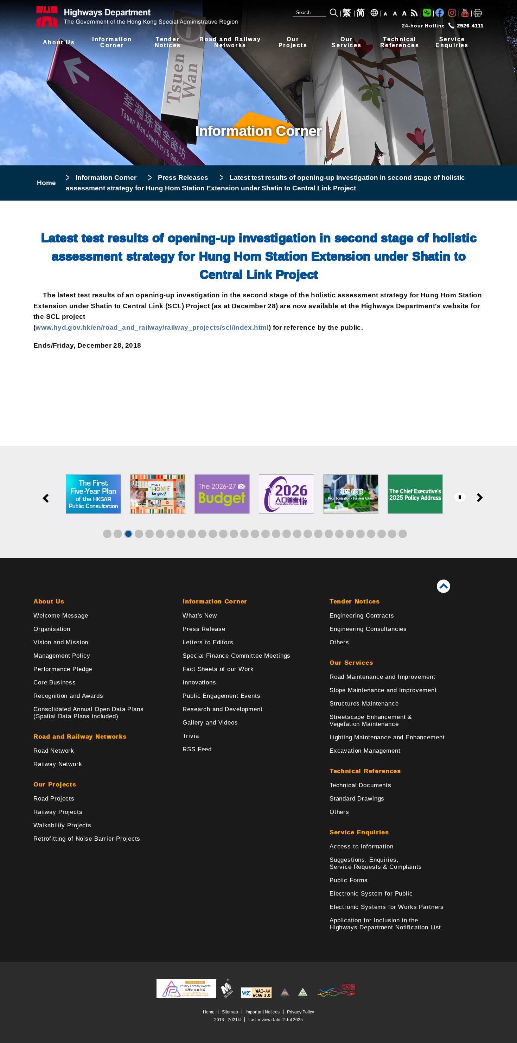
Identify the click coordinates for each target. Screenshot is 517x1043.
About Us (59, 42)
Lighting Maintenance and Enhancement (387, 737)
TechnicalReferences (399, 42)
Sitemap (230, 1012)
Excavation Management (365, 750)
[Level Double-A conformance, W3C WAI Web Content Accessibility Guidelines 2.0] (256, 996)
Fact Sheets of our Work (218, 669)
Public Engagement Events (221, 696)
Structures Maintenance (364, 703)
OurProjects (293, 42)
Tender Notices (355, 601)
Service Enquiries (359, 832)
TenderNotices (168, 42)
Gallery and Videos (210, 722)
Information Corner (106, 177)
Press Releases (183, 177)
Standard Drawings (357, 798)
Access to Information (362, 846)
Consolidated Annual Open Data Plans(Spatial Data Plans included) (88, 713)
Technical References (365, 771)
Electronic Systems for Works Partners (387, 907)
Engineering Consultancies (368, 629)
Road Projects (54, 798)
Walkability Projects (62, 825)
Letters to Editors (208, 642)
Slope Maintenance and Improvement (383, 690)
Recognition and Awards (68, 696)
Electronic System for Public (371, 893)
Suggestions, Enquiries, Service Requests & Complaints (376, 863)
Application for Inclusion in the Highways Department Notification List (385, 924)
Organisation (51, 629)
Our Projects (54, 784)
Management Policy (61, 655)
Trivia (191, 736)
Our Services (351, 662)
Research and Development (222, 709)
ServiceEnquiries (452, 42)
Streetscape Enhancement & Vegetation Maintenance (371, 720)
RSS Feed (197, 749)
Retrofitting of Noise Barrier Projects (86, 838)
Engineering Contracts (362, 615)
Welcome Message (60, 615)
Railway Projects (58, 812)
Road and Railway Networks (80, 736)
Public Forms (349, 880)
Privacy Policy (300, 1012)
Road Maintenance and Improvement (382, 677)
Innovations (199, 682)
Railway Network (57, 764)
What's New (200, 615)
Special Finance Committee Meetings (237, 655)
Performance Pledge (62, 669)
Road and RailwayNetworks (230, 42)
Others (339, 642)
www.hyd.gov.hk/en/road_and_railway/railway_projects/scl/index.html (152, 327)
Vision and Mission (60, 642)
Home (46, 182)
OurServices (347, 42)
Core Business (54, 682)
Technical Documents (360, 785)
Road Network (53, 750)
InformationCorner (112, 42)
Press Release (204, 629)
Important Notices (262, 1012)
